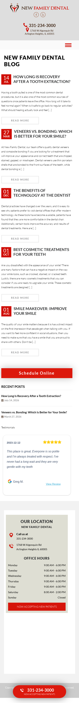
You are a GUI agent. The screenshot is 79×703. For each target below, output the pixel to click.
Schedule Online (37, 373)
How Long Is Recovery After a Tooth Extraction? (31, 396)
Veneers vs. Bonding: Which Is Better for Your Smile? (34, 412)
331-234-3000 (24, 538)
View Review (53, 483)
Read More (20, 120)
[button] (6, 465)
